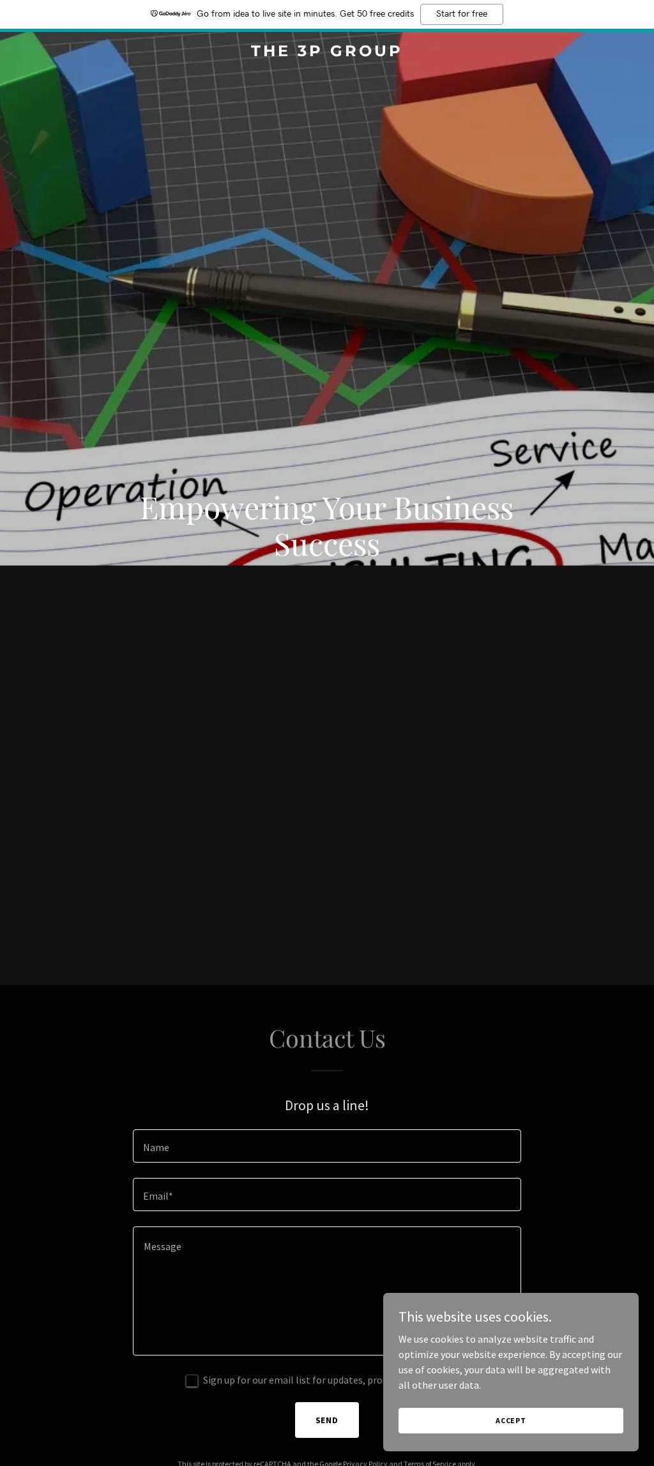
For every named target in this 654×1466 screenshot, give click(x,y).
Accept (511, 1420)
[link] (326, 52)
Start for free (461, 14)
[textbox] (327, 1146)
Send (327, 1420)
